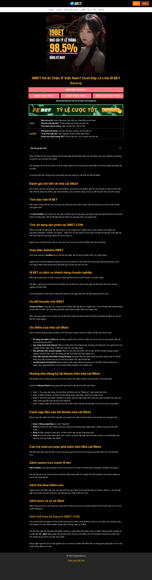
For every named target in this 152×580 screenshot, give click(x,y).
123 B (32, 123)
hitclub (101, 9)
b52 (94, 9)
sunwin (51, 9)
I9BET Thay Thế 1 (44, 96)
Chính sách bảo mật (76, 560)
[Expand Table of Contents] (120, 148)
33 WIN (33, 134)
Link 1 (136, 3)
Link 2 (145, 3)
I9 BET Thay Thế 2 (76, 96)
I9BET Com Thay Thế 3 (108, 96)
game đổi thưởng (72, 9)
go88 (83, 9)
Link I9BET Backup (76, 89)
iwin (89, 9)
